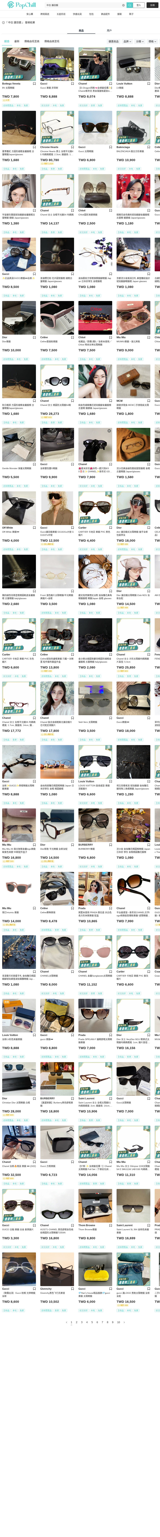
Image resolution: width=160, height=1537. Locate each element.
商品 (81, 30)
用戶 (109, 30)
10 (118, 1322)
